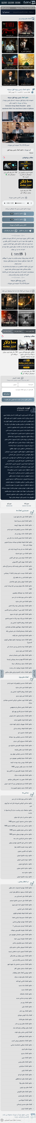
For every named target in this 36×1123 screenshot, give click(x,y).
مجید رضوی (22, 470)
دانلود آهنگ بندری (26, 1053)
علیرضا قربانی (10, 461)
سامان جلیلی (8, 440)
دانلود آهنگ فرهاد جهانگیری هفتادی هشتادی (19, 627)
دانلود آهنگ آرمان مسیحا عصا (23, 521)
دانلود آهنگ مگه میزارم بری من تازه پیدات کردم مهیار (18, 587)
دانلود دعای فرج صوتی (25, 864)
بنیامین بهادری (20, 424)
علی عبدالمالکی (21, 458)
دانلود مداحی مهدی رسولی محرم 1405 (20, 834)
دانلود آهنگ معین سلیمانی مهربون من (20, 935)
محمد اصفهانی (29, 476)
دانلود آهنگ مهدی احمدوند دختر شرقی (20, 888)
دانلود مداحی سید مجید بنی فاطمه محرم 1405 (18, 826)
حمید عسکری (29, 433)
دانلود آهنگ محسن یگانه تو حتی (22, 960)
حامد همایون (15, 427)
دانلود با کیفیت (17, 214)
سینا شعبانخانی (29, 449)
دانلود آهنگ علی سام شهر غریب (23, 517)
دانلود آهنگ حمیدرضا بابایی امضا (22, 918)
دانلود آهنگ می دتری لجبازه (24, 554)
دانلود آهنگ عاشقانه (26, 994)
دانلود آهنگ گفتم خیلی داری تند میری (21, 614)
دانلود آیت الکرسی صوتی (25, 851)
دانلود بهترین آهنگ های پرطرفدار (22, 973)
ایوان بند (6, 421)
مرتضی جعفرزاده (19, 482)
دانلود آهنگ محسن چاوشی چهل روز (21, 754)
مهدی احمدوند (10, 485)
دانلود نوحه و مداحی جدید (24, 998)
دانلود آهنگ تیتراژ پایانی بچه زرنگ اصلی (20, 606)
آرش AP (31, 415)
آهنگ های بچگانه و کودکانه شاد (22, 1028)
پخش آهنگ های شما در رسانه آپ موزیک (25, 8)
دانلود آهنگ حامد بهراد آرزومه (23, 525)
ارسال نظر (6, 394)
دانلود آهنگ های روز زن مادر (23, 1024)
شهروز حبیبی (13, 452)
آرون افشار (18, 415)
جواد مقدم (30, 427)
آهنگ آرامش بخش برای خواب (23, 1032)
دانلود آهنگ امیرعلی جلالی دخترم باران (21, 947)
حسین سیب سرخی (18, 430)
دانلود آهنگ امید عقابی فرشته (23, 750)
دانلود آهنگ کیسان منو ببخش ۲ (22, 926)
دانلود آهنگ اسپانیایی (25, 1066)
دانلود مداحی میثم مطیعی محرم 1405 (20, 830)
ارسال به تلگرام (23, 231)
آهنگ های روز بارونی (26, 1087)
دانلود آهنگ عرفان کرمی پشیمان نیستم (20, 655)
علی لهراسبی (12, 458)
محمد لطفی (12, 476)
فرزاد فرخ (30, 464)
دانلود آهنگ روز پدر (26, 1003)
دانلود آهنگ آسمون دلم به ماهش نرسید (20, 952)
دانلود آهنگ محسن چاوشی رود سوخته (20, 737)
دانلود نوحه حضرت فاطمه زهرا (23, 847)
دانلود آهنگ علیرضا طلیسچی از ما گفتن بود (19, 771)
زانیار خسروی (16, 440)
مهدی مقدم (14, 488)
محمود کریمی (9, 479)
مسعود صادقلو (29, 485)
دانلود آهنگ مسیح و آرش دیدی (23, 741)
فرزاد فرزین (24, 464)
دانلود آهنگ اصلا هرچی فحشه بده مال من (19, 538)
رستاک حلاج (30, 437)
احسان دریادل (29, 418)
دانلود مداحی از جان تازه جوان (23, 817)
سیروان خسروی (29, 446)
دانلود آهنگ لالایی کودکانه (24, 981)
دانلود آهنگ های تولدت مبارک (23, 775)
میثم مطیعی (8, 491)
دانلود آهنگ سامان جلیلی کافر (23, 969)
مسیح (22, 485)
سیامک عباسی (22, 443)
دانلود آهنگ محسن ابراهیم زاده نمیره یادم (19, 530)
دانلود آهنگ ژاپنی (27, 1070)
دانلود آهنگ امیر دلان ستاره (24, 602)
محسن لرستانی (20, 473)
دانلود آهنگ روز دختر (26, 1011)
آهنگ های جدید (30, 331)
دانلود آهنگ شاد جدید (25, 986)
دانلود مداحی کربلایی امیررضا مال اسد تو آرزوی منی (18, 804)
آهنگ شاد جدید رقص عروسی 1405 (21, 767)
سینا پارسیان (20, 446)
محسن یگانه (11, 473)
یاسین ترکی (23, 497)
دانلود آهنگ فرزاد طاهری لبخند (23, 720)
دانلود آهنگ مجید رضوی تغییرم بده (21, 788)
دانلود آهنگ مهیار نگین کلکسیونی (22, 562)
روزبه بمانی (24, 440)
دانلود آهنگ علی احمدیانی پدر (23, 896)
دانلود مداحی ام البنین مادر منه (23, 839)
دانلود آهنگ (24, 98)
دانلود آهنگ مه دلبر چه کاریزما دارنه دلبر (20, 549)
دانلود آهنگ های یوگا (25, 1083)
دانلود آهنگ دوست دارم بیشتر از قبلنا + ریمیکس (18, 573)
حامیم (9, 427)
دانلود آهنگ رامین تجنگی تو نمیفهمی (21, 707)
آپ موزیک (29, 2)
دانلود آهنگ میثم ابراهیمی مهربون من (21, 758)
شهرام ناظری (21, 452)
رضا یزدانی (30, 440)
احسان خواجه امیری (9, 415)
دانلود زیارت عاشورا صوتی (24, 856)
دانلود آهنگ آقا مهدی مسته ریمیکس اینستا (19, 659)
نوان (17, 494)
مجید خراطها (29, 470)
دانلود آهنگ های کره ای (25, 1075)
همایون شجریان (10, 494)
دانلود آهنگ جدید (26, 990)
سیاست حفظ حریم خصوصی (12, 1120)
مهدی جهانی (30, 488)
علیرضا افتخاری (29, 461)
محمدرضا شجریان (28, 479)
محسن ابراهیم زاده (12, 470)
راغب (8, 433)
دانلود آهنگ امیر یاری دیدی (24, 651)
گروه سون (30, 467)
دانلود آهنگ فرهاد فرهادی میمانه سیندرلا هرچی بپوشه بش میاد (18, 543)
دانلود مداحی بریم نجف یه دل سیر (22, 597)
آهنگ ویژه (4, 3)
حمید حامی (9, 430)
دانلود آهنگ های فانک (25, 1020)
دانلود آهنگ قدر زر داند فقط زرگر (22, 578)
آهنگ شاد (17, 3)
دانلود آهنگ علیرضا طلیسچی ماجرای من (20, 746)
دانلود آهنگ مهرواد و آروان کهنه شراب (21, 724)
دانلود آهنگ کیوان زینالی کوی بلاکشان (21, 582)
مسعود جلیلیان (10, 482)
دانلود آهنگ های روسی (25, 1062)
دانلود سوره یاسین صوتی (24, 860)
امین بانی (23, 421)
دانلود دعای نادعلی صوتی (24, 868)
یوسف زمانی (15, 497)
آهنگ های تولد (7, 331)
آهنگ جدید (11, 3)
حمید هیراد (14, 433)
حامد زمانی (23, 427)
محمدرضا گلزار (18, 479)
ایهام (11, 421)
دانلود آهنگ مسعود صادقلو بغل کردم (21, 892)
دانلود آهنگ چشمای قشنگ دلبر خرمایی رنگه (19, 631)
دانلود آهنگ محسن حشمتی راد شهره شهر (20, 964)
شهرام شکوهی (29, 452)
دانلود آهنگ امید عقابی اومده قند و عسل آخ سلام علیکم (17, 567)
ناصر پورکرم (30, 494)
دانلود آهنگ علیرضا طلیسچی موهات (21, 930)
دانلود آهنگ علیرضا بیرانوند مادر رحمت (20, 668)
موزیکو (9, 505)
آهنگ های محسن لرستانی (24, 1104)
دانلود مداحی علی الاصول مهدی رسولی (20, 843)
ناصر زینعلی (23, 494)
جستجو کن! (6, 12)
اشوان (14, 418)
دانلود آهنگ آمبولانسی (25, 1100)
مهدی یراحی (30, 491)
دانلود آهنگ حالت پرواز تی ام (23, 534)
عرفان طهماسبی (29, 455)
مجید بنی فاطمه (8, 467)
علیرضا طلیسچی (20, 461)
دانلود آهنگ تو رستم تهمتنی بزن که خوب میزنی (18, 784)
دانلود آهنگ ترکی (27, 1007)
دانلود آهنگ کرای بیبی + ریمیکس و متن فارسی (18, 610)
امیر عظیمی (30, 421)
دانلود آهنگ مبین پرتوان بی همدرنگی (21, 956)
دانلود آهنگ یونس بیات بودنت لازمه (21, 763)
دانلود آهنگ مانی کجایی (25, 909)
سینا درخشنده (12, 446)
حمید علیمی (21, 433)
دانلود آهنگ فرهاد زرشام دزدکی (23, 729)
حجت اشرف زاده (28, 430)
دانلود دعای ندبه (27, 873)
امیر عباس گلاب (8, 418)
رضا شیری (17, 437)
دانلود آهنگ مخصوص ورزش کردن (22, 1041)
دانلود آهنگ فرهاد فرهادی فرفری (22, 913)
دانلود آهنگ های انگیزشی (24, 1092)
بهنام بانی (12, 424)
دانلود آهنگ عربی (27, 1058)
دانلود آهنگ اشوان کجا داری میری (22, 905)
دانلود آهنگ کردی (27, 1109)
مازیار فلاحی (23, 467)
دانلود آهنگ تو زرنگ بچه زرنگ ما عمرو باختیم (18, 619)
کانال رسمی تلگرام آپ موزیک (18, 225)
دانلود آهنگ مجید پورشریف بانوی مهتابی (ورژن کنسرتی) (18, 641)
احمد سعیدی (21, 418)
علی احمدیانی (20, 455)
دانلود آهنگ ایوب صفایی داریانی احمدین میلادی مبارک (18, 701)
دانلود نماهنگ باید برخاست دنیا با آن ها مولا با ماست (18, 811)
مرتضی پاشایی (29, 482)
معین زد (17, 485)
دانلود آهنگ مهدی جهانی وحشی (22, 922)
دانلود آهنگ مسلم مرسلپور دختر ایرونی (20, 716)
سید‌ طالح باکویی (12, 443)
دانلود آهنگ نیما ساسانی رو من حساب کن (19, 647)
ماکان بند (16, 467)
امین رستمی (16, 421)
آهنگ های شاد (17, 331)
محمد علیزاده (20, 476)
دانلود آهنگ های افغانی (25, 1036)
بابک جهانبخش (29, 424)
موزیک (19, 103)
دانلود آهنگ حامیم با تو (25, 733)
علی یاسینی (5, 458)
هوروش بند (30, 497)
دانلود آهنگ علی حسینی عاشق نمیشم (21, 901)
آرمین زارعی (25, 415)
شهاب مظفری (13, 449)
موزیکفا (26, 505)
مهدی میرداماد (6, 488)
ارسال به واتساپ (9, 231)
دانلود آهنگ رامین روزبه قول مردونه (18, 89)
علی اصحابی (12, 455)
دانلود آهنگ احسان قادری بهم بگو (22, 712)
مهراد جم (23, 491)
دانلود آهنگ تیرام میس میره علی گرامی (21, 558)
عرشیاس (7, 452)
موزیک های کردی (27, 1049)
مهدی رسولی (22, 488)
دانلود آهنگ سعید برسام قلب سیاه (22, 664)
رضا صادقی (11, 437)
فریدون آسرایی (16, 464)
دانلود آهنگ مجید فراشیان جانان (22, 943)
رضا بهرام (23, 437)
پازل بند (6, 424)
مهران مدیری (16, 491)
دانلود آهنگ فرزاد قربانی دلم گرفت (22, 635)
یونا (10, 497)
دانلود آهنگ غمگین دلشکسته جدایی (21, 1045)
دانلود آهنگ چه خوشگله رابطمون (22, 593)
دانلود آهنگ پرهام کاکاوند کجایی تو (21, 623)
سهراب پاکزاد (30, 443)
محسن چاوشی (29, 473)
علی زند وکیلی (29, 458)
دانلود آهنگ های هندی (25, 1096)
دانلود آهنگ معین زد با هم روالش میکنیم (20, 779)
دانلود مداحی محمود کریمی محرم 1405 (20, 822)
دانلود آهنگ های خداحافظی (24, 1079)
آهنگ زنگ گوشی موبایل (25, 1015)
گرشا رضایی (8, 464)
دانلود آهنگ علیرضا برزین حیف (23, 939)
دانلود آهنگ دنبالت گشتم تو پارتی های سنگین (18, 672)
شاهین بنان (21, 449)
